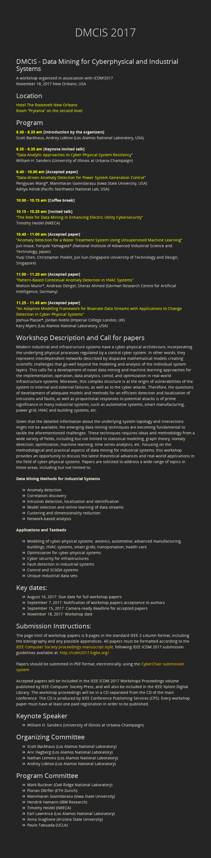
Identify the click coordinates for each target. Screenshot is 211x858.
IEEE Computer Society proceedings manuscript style (64, 646)
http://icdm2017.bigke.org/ (84, 652)
